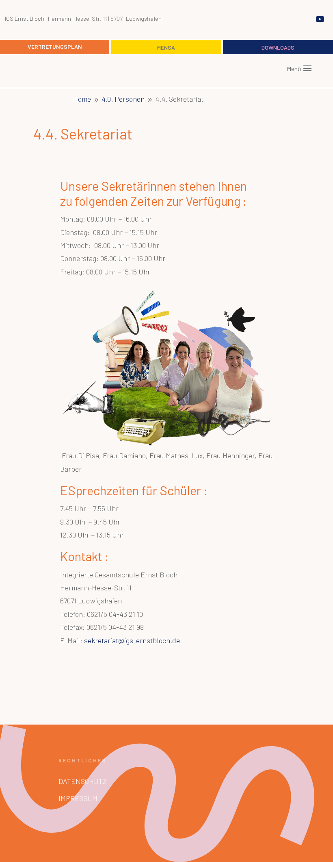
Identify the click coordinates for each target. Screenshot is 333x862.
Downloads (278, 47)
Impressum (77, 798)
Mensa (166, 47)
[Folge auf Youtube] (320, 19)
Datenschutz (82, 781)
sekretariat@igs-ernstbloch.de (132, 640)
